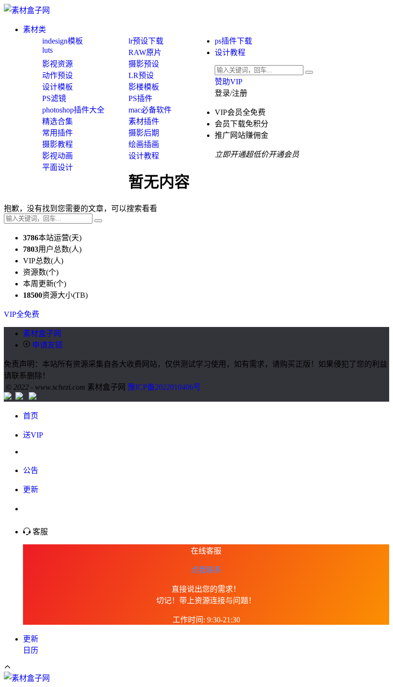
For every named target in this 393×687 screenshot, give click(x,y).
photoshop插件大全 (73, 110)
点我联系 (206, 570)
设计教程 (230, 52)
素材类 (34, 29)
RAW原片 (145, 52)
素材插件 (143, 121)
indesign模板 (62, 41)
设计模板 (57, 87)
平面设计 (57, 167)
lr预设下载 (145, 41)
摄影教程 (57, 144)
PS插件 (140, 98)
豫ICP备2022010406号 (164, 387)
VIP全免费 (21, 314)
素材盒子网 (42, 333)
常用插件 (57, 133)
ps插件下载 (233, 41)
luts (47, 50)
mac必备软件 (150, 110)
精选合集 (57, 121)
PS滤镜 (54, 98)
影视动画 (57, 156)
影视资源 (57, 64)
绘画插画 (143, 144)
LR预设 (141, 75)
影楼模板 (143, 87)
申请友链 (46, 345)
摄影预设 (143, 64)
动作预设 (57, 75)
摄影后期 (143, 133)
